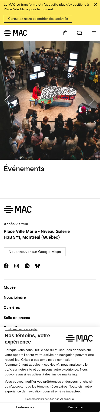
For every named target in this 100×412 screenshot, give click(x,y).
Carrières (12, 307)
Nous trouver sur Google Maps (35, 251)
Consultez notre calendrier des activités (38, 18)
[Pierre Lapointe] (50, 100)
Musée (10, 287)
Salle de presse (17, 318)
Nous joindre (15, 297)
